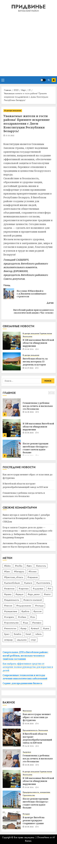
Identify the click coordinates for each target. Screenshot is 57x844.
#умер (23, 628)
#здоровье (38, 588)
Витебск (17, 634)
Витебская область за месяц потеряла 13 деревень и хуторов (35, 361)
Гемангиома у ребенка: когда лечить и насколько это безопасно (38, 405)
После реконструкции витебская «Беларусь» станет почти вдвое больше (35, 448)
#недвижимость (11, 600)
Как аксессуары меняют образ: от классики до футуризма (37, 717)
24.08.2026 (29, 412)
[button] (2, 80)
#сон (32, 617)
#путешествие (10, 611)
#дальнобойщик (12, 582)
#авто (29, 565)
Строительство (29, 795)
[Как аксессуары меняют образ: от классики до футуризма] (12, 717)
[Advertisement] (28, 43)
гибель (38, 634)
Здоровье (27, 752)
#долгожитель (43, 582)
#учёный (35, 628)
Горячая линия (46, 333)
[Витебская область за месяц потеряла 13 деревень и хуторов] (12, 361)
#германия (32, 577)
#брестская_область (13, 577)
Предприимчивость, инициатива (36, 792)
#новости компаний (32, 600)
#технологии (10, 628)
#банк (7, 571)
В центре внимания (13, 110)
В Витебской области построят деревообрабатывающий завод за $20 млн (37, 738)
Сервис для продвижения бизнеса (22, 683)
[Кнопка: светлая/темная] (43, 80)
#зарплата (23, 588)
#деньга (28, 582)
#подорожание (23, 605)
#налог (47, 594)
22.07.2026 (29, 368)
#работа (25, 611)
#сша (25, 622)
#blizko (7, 565)
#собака (22, 617)
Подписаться (54, 80)
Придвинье (28, 6)
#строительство (11, 622)
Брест (7, 634)
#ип (49, 588)
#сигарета (9, 617)
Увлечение (27, 711)
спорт (33, 639)
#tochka (18, 565)
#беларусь (19, 571)
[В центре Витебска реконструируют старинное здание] (12, 820)
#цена (46, 628)
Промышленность (30, 730)
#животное (9, 588)
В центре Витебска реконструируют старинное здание (33, 820)
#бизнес (32, 571)
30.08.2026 (29, 724)
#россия (37, 611)
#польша (39, 605)
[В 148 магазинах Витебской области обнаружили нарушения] (12, 341)
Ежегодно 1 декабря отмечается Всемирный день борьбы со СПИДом (26, 518)
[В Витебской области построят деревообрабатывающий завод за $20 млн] (12, 738)
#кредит (19, 594)
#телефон (36, 622)
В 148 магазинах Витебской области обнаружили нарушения (38, 343)
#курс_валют (34, 594)
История (26, 814)
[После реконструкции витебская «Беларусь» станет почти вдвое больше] (12, 449)
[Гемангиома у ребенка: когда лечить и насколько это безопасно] (12, 407)
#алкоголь (41, 565)
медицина (22, 639)
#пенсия (8, 605)
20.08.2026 (29, 349)
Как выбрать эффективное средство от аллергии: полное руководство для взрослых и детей (28, 667)
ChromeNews (43, 837)
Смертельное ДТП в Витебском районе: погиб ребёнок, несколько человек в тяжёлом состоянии (25, 655)
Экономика (27, 336)
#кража (7, 594)
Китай (28, 634)
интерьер (8, 639)
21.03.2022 (10, 136)
